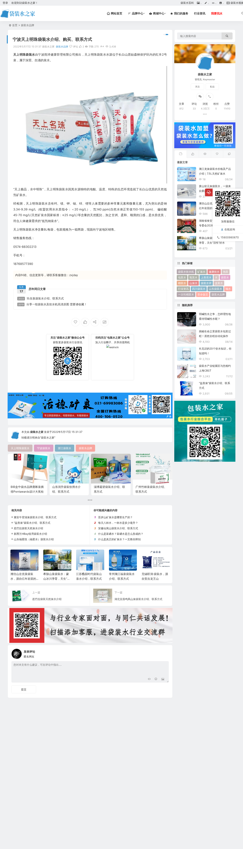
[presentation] (147, 555)
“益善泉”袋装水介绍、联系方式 (32, 522)
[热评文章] (217, 154)
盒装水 (219, 283)
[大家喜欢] (193, 154)
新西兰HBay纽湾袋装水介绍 (30, 533)
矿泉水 (201, 271)
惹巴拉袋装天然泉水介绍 (28, 528)
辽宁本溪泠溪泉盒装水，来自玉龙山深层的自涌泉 (154, 578)
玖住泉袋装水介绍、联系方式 (41, 298)
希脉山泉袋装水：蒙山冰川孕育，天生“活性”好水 (23, 578)
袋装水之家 (36, 431)
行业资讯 (199, 13)
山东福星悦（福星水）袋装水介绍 (34, 539)
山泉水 (193, 283)
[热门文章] (205, 154)
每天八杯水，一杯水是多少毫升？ (118, 522)
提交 (23, 689)
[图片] (163, 679)
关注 (197, 86)
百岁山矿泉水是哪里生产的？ (115, 517)
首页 (14, 25)
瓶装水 (193, 277)
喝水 (228, 288)
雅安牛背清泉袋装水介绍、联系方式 (35, 517)
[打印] (86, 46)
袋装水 (225, 277)
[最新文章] (180, 154)
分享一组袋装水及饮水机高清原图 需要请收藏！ (52, 304)
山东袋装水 (215, 288)
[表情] (156, 679)
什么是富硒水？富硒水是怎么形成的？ (120, 533)
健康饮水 (214, 271)
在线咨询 (229, 229)
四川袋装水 (198, 288)
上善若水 (206, 277)
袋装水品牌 (27, 25)
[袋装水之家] (17, 13)
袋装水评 (206, 283)
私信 (212, 86)
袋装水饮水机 (186, 271)
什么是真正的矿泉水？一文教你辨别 (119, 539)
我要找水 (216, 13)
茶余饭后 (202, 294)
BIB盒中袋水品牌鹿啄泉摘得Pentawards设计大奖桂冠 (27, 491)
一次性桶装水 (186, 294)
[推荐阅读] (229, 154)
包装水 (182, 277)
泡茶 (225, 271)
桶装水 (182, 283)
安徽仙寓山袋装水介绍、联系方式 (118, 528)
